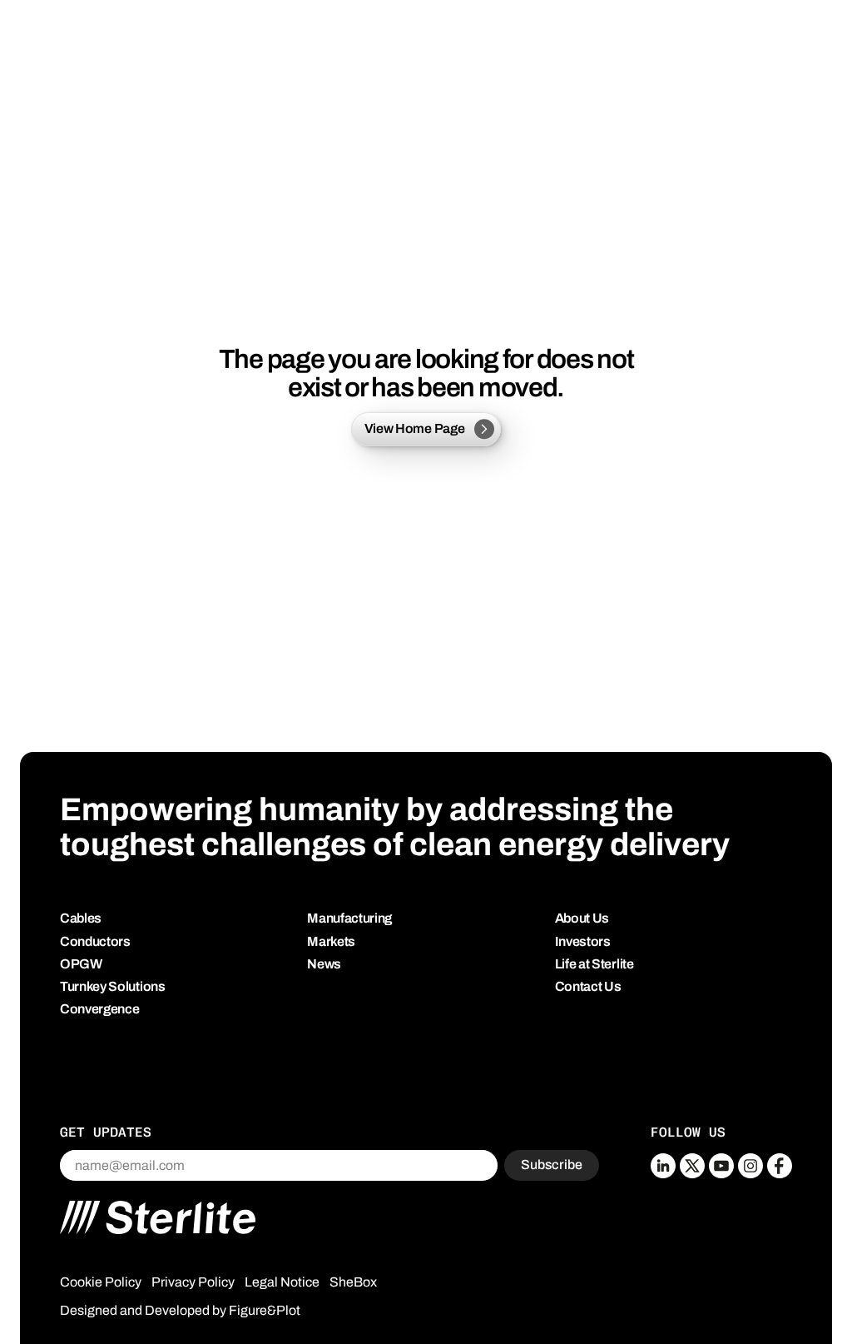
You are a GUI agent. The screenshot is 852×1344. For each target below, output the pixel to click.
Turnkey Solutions (113, 986)
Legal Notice (282, 1282)
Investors (583, 941)
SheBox (353, 1282)
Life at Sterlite (594, 964)
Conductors (95, 941)
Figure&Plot (264, 1310)
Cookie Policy (100, 1282)
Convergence (99, 1009)
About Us (582, 918)
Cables (81, 918)
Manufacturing (349, 918)
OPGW (81, 964)
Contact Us (588, 986)
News (324, 964)
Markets (331, 941)
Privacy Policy (193, 1282)
